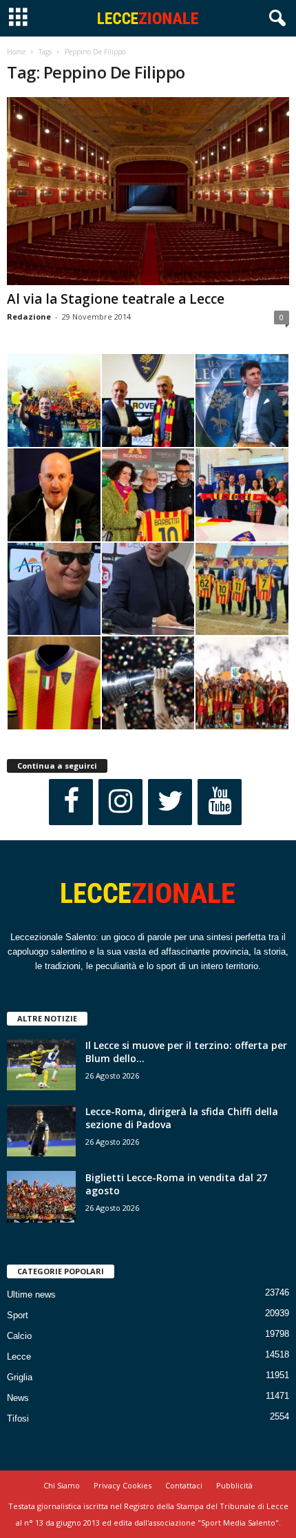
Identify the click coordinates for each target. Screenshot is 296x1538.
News (18, 1398)
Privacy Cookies (122, 1485)
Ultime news (31, 1294)
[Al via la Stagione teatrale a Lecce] (148, 191)
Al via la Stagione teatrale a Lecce (115, 299)
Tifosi (18, 1418)
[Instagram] (120, 802)
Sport (17, 1315)
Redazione (29, 316)
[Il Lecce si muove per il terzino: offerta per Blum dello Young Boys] (41, 1064)
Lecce (19, 1356)
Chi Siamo (61, 1485)
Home (16, 51)
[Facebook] (71, 802)
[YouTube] (220, 802)
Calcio (19, 1336)
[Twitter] (170, 802)
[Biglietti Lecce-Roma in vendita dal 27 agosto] (41, 1197)
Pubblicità (234, 1485)
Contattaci (183, 1485)
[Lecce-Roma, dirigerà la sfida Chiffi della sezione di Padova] (41, 1130)
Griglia (19, 1377)
